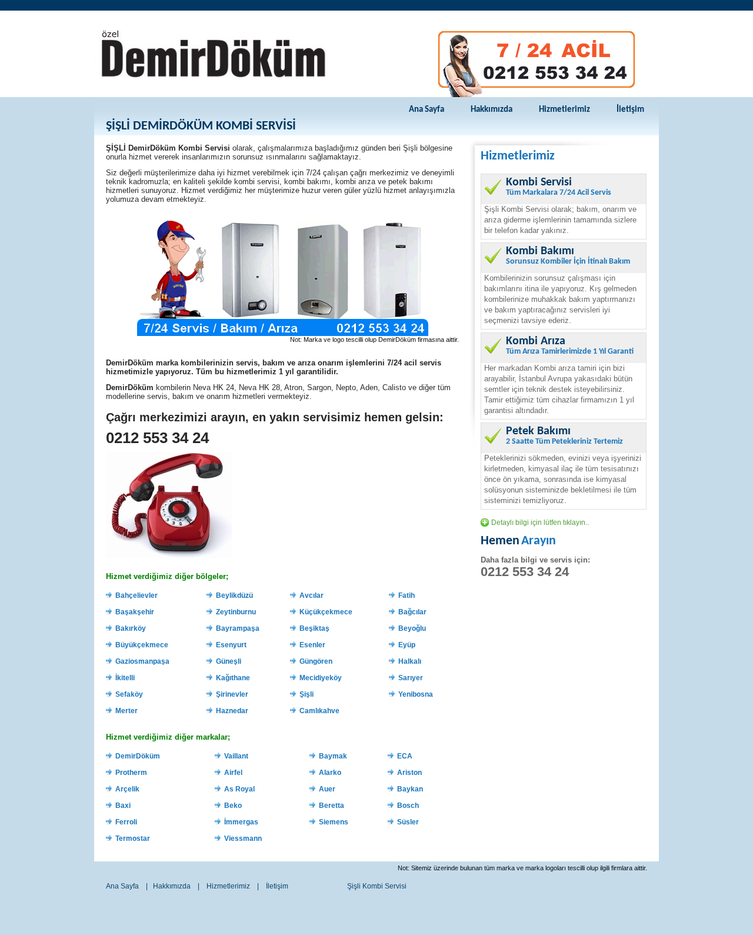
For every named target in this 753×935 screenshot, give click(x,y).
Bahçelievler (136, 595)
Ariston (409, 772)
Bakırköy (130, 628)
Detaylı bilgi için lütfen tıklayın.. (540, 522)
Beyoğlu (412, 628)
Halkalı (409, 661)
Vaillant (236, 756)
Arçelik (127, 789)
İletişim (630, 109)
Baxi (123, 805)
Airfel (233, 772)
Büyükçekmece (141, 645)
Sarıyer (410, 678)
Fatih (406, 595)
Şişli (306, 694)
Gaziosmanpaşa (142, 661)
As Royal (239, 789)
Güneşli (228, 661)
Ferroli (126, 822)
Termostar (132, 838)
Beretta (331, 805)
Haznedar (232, 711)
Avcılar (311, 595)
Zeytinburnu (236, 612)
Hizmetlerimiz (564, 109)
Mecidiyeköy (320, 678)
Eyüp (406, 645)
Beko (233, 805)
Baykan (410, 789)
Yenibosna (415, 694)
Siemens (333, 822)
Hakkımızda (491, 109)
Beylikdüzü (234, 595)
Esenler (312, 645)
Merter (126, 711)
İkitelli (125, 678)
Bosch (408, 805)
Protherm (131, 772)
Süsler (408, 822)
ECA (404, 756)
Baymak (333, 756)
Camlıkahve (319, 711)
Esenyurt (231, 645)
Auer (327, 789)
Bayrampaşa (237, 628)
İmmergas (241, 822)
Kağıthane (233, 678)
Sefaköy (129, 694)
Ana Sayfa (426, 109)
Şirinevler (232, 694)
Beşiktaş (314, 628)
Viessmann (243, 838)
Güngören (315, 661)
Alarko (330, 772)
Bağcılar (412, 612)
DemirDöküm (137, 756)
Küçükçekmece (325, 612)
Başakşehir (134, 612)
